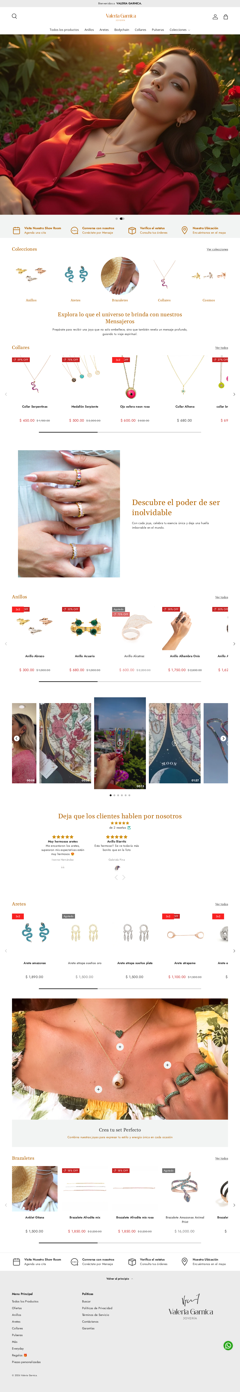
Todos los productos (64, 30)
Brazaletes (120, 300)
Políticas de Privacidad (97, 1308)
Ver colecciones (217, 249)
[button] (226, 17)
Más (14, 1342)
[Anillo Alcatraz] (135, 627)
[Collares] (164, 276)
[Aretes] (75, 276)
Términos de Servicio (95, 1315)
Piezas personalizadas (26, 1362)
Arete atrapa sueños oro (84, 963)
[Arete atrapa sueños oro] (85, 934)
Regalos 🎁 (19, 1355)
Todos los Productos (25, 1301)
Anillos (89, 30)
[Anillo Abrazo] (35, 627)
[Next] (223, 738)
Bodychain (121, 30)
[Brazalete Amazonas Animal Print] (185, 1189)
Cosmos (209, 300)
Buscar (86, 1301)
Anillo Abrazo (34, 656)
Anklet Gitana (34, 1217)
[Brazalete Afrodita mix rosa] (135, 1189)
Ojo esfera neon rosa (135, 406)
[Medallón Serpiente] (85, 378)
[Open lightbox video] (120, 743)
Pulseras (158, 30)
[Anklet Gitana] (35, 1189)
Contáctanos (90, 1321)
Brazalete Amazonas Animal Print (185, 1219)
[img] (120, 823)
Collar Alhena (185, 406)
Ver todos (221, 347)
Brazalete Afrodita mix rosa (135, 1217)
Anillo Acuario (85, 656)
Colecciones (178, 30)
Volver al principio (118, 1279)
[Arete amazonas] (35, 934)
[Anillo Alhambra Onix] (185, 627)
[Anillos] (31, 276)
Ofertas (17, 1308)
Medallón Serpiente (84, 406)
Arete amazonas (35, 963)
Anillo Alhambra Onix (185, 656)
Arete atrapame (185, 963)
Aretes (104, 30)
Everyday (18, 1348)
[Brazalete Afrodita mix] (85, 1189)
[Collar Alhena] (185, 378)
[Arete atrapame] (185, 934)
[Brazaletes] (120, 276)
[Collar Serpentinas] (35, 378)
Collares (140, 30)
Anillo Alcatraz (135, 656)
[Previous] (17, 738)
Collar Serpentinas (35, 406)
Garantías (88, 1328)
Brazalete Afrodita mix (85, 1217)
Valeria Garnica (29, 1375)
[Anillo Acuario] (85, 627)
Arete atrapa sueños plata (135, 963)
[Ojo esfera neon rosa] (135, 378)
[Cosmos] (209, 276)
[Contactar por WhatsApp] (228, 1345)
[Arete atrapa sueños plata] (135, 934)
